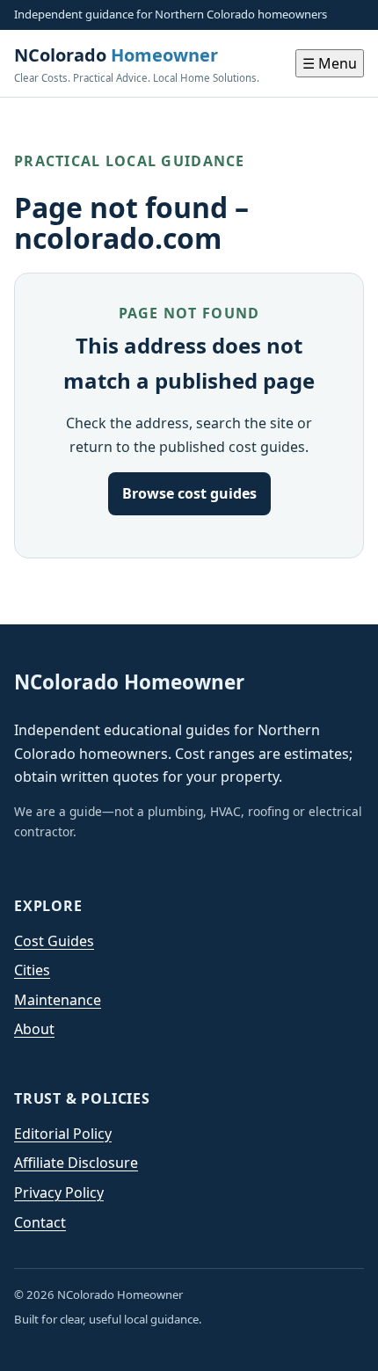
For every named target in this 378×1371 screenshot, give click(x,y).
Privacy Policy (59, 1192)
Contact (40, 1222)
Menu (329, 63)
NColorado (136, 63)
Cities (32, 970)
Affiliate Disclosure (76, 1162)
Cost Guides (54, 941)
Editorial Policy (63, 1133)
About (34, 1029)
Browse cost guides (189, 493)
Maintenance (57, 1000)
